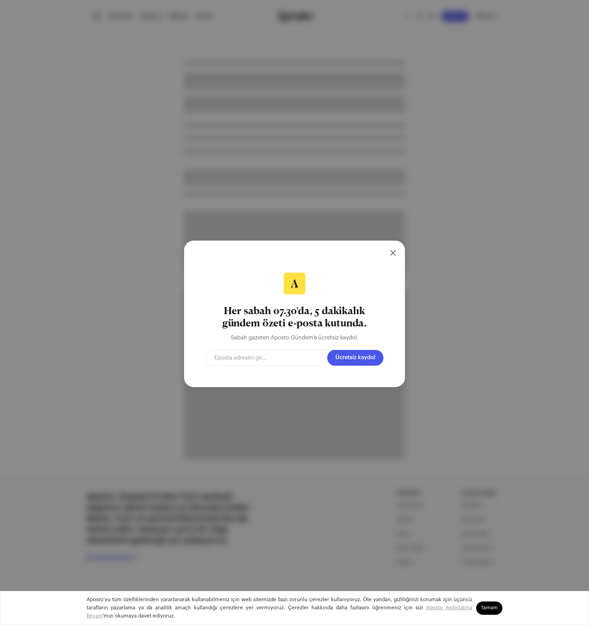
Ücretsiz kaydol (355, 357)
